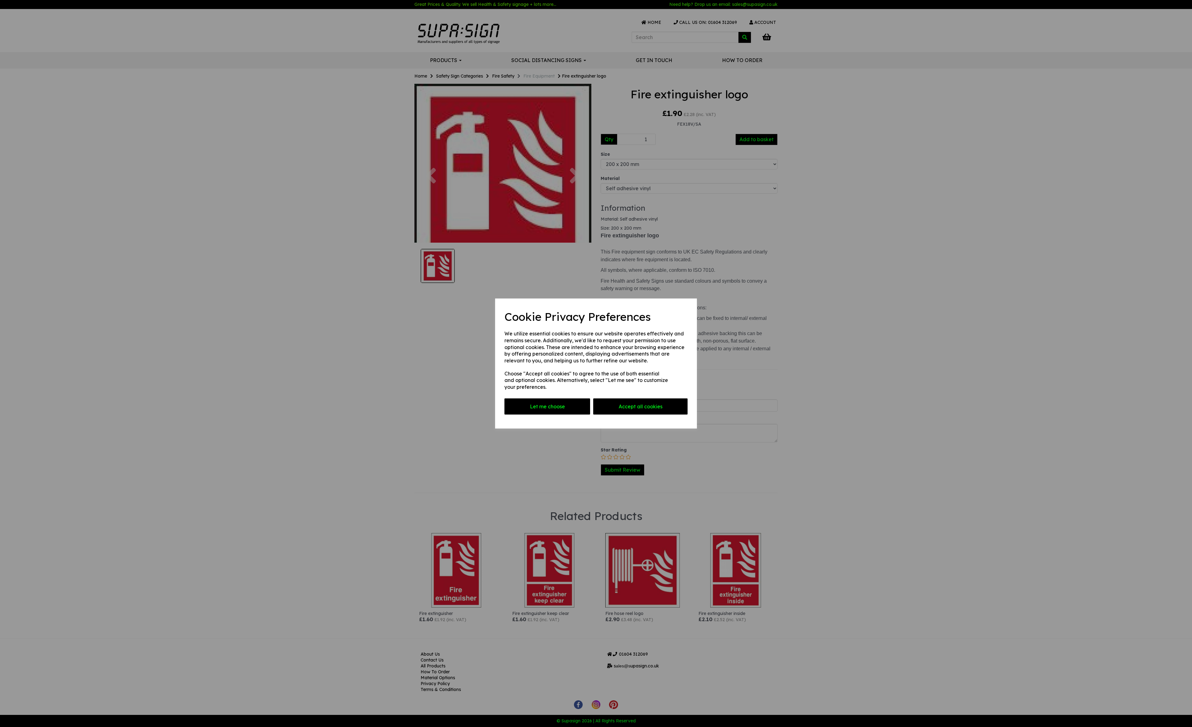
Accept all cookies (640, 406)
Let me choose (547, 406)
